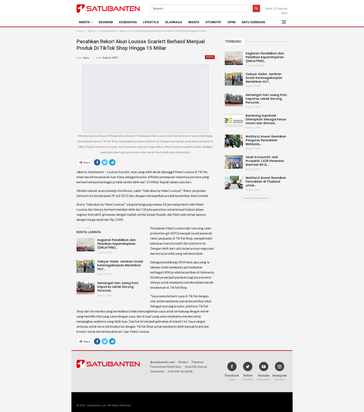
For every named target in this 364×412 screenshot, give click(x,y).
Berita (84, 22)
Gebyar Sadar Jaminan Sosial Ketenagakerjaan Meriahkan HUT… (120, 265)
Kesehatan (128, 22)
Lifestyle (151, 22)
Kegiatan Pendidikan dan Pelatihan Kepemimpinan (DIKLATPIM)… (116, 244)
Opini (232, 22)
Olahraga (173, 22)
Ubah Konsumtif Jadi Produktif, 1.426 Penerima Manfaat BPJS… (265, 161)
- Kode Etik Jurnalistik (179, 371)
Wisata (193, 22)
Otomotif (213, 22)
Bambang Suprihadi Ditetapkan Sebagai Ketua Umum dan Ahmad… (266, 119)
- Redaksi (182, 362)
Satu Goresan (253, 22)
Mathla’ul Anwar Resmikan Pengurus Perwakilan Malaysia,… (266, 140)
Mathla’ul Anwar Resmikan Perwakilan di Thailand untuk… (266, 181)
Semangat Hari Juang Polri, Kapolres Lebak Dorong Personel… (118, 287)
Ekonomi (106, 22)
